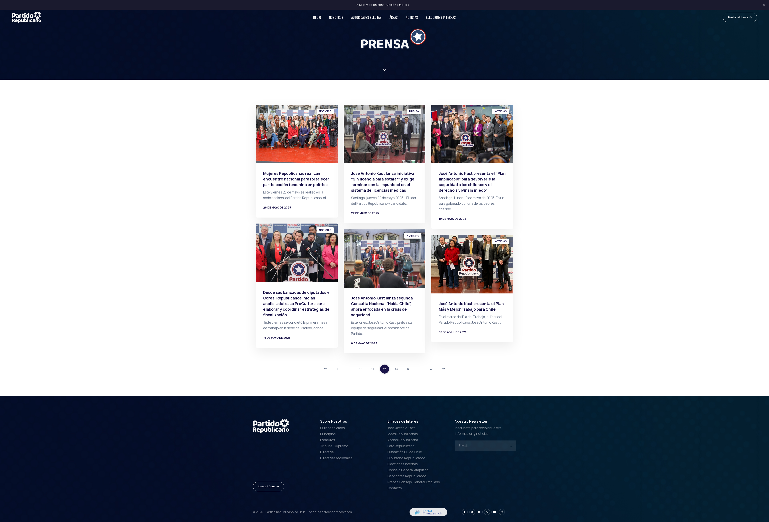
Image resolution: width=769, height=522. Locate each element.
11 (372, 369)
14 (408, 369)
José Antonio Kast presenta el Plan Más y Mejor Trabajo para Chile (471, 306)
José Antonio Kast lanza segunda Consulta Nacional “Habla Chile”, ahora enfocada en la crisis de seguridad (382, 306)
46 (431, 369)
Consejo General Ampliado (408, 470)
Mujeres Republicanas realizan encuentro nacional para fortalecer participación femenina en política (296, 179)
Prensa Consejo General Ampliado (414, 482)
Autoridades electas (366, 17)
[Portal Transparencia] (428, 511)
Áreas (394, 17)
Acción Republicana (403, 440)
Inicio (317, 17)
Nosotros (336, 17)
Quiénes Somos (332, 428)
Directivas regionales (336, 458)
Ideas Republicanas (403, 434)
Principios (328, 434)
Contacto (395, 488)
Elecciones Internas (441, 17)
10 (360, 369)
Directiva (327, 452)
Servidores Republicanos (407, 476)
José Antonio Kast (401, 428)
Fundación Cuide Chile (405, 452)
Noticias (412, 17)
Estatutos (327, 440)
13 (396, 369)
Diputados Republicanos (407, 458)
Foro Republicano (401, 446)
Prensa (414, 111)
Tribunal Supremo (334, 446)
